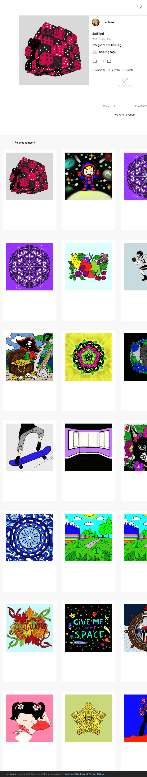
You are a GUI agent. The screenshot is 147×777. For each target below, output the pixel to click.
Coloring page (107, 51)
